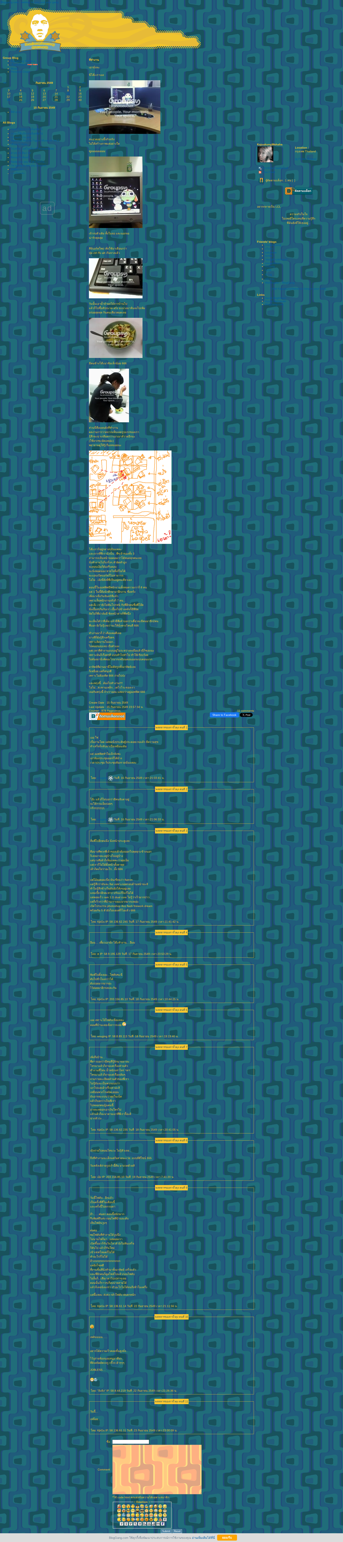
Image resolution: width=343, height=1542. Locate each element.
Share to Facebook (224, 714)
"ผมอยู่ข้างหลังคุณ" (276, 259)
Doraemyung (273, 245)
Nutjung (270, 266)
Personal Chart (20, 71)
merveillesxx (272, 263)
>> (83, 82)
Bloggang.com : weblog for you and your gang (30, 2)
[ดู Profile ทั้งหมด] (305, 158)
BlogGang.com (274, 304)
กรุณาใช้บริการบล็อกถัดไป (27, 129)
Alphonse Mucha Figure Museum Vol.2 (35, 140)
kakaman (271, 252)
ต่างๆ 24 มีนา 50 (21, 153)
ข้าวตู (268, 274)
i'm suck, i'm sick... (22, 137)
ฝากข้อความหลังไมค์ (275, 168)
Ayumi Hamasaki (275, 301)
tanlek (269, 255)
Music (14, 68)
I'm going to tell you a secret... (29, 165)
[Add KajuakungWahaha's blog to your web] (298, 288)
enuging (102, 777)
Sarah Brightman (275, 298)
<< (5, 82)
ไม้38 (268, 270)
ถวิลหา (269, 248)
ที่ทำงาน (16, 112)
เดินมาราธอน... (20, 144)
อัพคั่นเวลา (17, 169)
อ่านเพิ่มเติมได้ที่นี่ (203, 1537)
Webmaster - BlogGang (280, 282)
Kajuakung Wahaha (23, 61)
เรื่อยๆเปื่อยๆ (18, 64)
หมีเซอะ (270, 278)
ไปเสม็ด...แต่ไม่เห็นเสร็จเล (32, 148)
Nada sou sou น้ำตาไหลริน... (29, 161)
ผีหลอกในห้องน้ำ (21, 157)
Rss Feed (269, 172)
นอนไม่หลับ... (19, 173)
